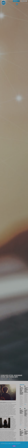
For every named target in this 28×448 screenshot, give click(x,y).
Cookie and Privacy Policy (9, 444)
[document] (14, 224)
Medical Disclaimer (16, 444)
